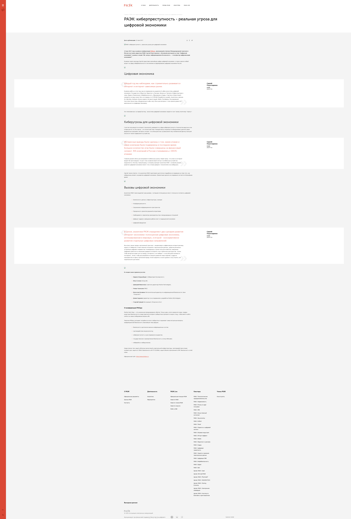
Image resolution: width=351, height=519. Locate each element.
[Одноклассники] (189, 40)
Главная (126, 14)
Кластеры (197, 391)
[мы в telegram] (182, 517)
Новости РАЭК (139, 14)
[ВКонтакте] (187, 40)
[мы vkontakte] (177, 517)
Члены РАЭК (221, 391)
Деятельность (152, 391)
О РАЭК (126, 391)
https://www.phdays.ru (142, 356)
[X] (192, 40)
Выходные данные (130, 503)
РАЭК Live (132, 14)
